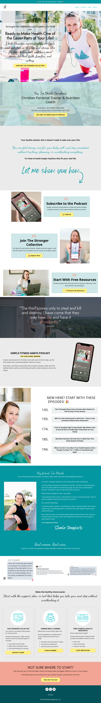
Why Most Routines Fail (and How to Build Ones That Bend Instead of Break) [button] (74, 440)
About (77, 7)
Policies (50, 695)
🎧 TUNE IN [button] (66, 214)
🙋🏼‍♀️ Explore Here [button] (34, 256)
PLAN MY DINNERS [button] (50, 650)
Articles (83, 7)
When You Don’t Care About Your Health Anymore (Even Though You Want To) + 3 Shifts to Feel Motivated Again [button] (74, 450)
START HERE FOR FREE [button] (83, 650)
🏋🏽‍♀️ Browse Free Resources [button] (74, 291)
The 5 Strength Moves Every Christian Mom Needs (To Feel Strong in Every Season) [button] (75, 410)
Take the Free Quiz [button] (50, 680)
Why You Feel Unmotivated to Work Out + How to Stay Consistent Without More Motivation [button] (75, 419)
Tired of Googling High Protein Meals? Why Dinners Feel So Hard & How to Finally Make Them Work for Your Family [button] (74, 430)
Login (89, 7)
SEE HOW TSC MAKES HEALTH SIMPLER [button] (50, 115)
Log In (95, 7)
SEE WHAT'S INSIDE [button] (18, 652)
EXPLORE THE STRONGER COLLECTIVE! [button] (30, 66)
